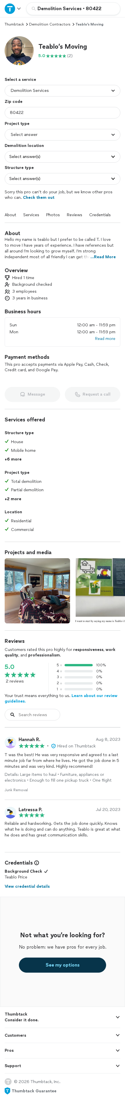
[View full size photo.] (37, 590)
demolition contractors (49, 24)
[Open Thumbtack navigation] (13, 8)
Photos (53, 214)
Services (31, 214)
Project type (17, 123)
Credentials (100, 214)
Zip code (13, 101)
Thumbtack (14, 24)
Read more (105, 338)
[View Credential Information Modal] (36, 862)
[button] (19, 50)
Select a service (20, 79)
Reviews (74, 214)
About (10, 214)
